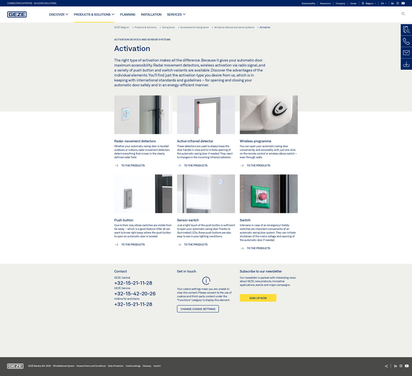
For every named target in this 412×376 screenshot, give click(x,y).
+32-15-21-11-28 (133, 283)
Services (174, 14)
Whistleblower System (63, 366)
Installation (151, 14)
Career (353, 3)
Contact (120, 271)
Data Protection (115, 366)
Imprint (157, 366)
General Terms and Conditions (91, 366)
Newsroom (325, 3)
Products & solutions (92, 14)
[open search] (403, 14)
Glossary (147, 366)
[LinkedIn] (392, 3)
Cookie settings (133, 366)
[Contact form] (406, 52)
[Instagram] (398, 3)
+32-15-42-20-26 (134, 293)
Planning (127, 14)
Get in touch (186, 271)
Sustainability (308, 3)
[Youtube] (403, 3)
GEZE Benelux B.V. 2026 (39, 366)
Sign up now (258, 298)
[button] (368, 3)
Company (340, 3)
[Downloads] (406, 64)
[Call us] (406, 41)
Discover (56, 14)
